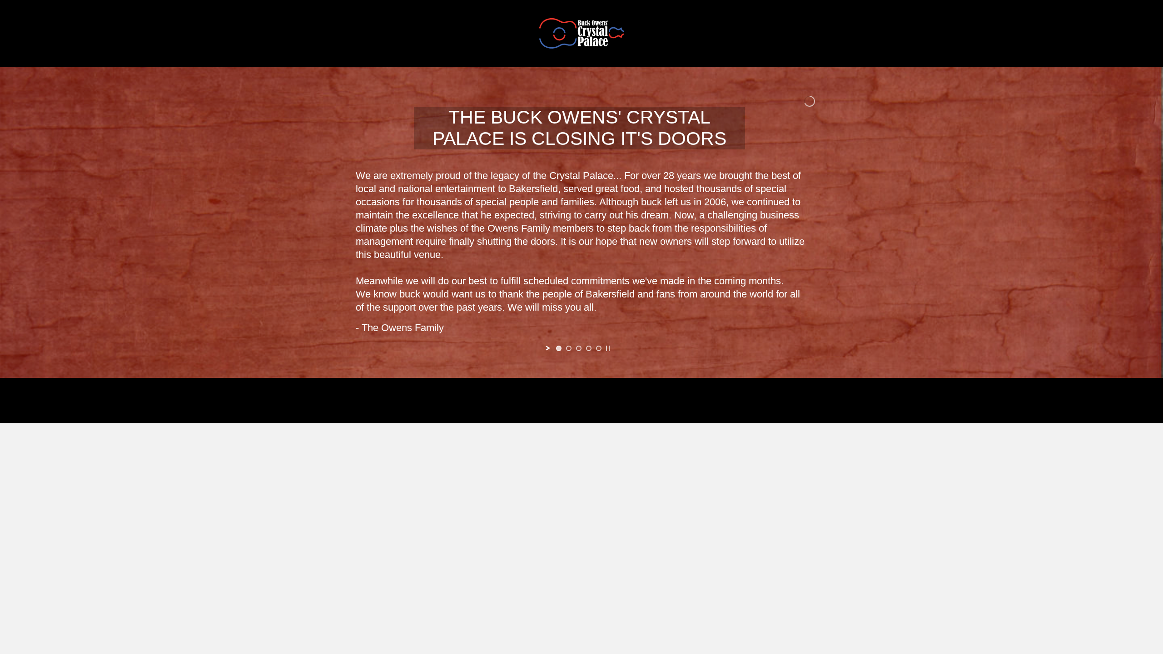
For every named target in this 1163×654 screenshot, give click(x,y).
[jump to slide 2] (569, 348)
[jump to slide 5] (598, 348)
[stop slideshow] (608, 348)
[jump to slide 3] (579, 348)
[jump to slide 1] (559, 348)
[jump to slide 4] (588, 348)
